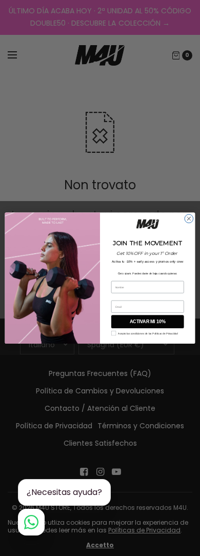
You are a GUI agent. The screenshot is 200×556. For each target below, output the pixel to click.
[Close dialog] (189, 218)
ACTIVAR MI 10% (147, 321)
